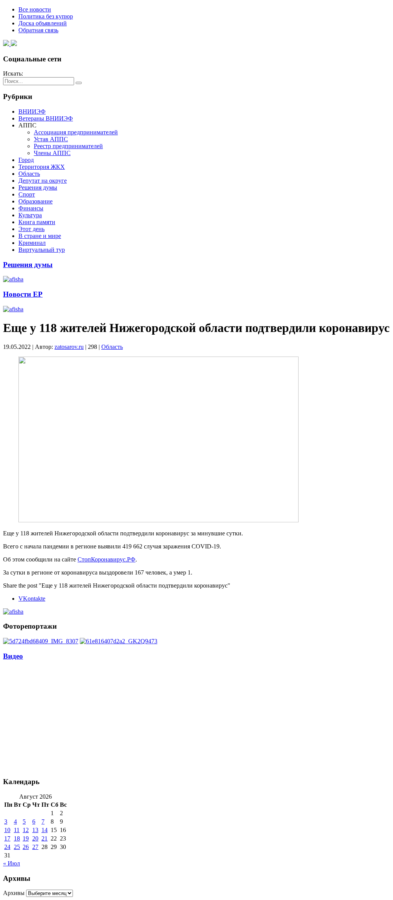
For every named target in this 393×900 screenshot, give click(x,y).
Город (26, 160)
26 (26, 847)
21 (44, 838)
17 (7, 838)
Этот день (31, 229)
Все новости (34, 9)
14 (44, 830)
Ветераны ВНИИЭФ (45, 118)
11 (17, 830)
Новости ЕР (23, 294)
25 (17, 847)
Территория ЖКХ (41, 166)
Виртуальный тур (41, 249)
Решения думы (37, 187)
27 (35, 847)
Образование (35, 201)
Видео (13, 656)
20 (35, 838)
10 (7, 830)
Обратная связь (38, 30)
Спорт (26, 194)
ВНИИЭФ (32, 111)
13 (35, 830)
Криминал (32, 242)
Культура (30, 215)
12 (26, 830)
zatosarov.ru (69, 346)
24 (7, 847)
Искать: (13, 73)
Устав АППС (51, 139)
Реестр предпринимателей (68, 146)
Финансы (30, 208)
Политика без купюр (45, 16)
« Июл (11, 863)
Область (29, 173)
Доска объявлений (42, 23)
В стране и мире (39, 236)
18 (17, 838)
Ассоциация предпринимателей (76, 132)
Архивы (14, 893)
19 (26, 838)
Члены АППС (52, 153)
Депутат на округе (42, 180)
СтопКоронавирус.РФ (106, 559)
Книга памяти (36, 222)
